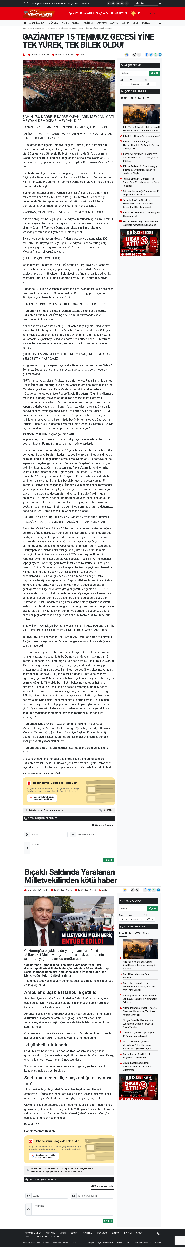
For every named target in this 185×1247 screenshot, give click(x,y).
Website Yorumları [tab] (104, 825)
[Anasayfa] (25, 23)
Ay (131, 80)
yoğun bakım (53, 1172)
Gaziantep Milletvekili (68, 1168)
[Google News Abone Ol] (126, 55)
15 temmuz (47, 810)
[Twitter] (113, 3)
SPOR (136, 22)
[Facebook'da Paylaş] (147, 55)
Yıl (146, 80)
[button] (24, 3)
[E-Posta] (122, 3)
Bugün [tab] (123, 98)
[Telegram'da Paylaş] (160, 55)
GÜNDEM (54, 22)
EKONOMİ (101, 22)
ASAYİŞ (114, 22)
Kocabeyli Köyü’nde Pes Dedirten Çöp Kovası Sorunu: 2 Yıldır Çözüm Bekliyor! (140, 157)
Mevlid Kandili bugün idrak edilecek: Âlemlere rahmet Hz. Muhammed (138, 1066)
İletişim (91, 1243)
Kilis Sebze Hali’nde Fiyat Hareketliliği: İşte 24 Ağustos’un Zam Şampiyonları (141, 145)
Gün (121, 80)
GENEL (75, 22)
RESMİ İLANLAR (37, 22)
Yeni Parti (50, 1168)
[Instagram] (117, 3)
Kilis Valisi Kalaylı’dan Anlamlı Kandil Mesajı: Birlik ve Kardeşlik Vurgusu (139, 965)
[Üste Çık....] (158, 1233)
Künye (98, 1243)
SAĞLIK (55, 1236)
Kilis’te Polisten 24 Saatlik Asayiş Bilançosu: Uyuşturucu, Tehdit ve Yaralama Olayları (140, 170)
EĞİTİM (125, 22)
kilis (152, 13)
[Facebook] (109, 3)
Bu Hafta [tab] (135, 98)
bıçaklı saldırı (87, 1168)
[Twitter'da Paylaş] (151, 55)
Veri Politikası (155, 1243)
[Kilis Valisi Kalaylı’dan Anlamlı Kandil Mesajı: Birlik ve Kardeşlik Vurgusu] (141, 114)
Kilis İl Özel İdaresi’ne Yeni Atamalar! (141, 136)
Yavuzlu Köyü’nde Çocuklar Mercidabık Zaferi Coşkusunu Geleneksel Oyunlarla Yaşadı (138, 203)
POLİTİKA (88, 22)
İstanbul (78, 1172)
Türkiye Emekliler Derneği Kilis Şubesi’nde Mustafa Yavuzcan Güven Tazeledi (141, 182)
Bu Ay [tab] (146, 98)
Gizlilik (126, 1243)
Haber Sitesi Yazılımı (60, 1243)
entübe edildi (38, 1172)
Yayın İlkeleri (108, 1243)
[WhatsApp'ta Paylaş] (155, 55)
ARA (155, 73)
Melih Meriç (38, 1168)
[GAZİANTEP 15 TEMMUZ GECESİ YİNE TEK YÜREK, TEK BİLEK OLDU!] (69, 86)
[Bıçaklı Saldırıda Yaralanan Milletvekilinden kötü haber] (69, 921)
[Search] (160, 3)
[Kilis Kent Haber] (39, 13)
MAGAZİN (42, 1236)
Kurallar (119, 1243)
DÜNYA (146, 22)
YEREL (65, 22)
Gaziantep (35, 810)
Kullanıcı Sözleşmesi (140, 1243)
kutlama (59, 810)
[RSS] (126, 3)
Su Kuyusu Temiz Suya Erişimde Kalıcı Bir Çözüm (55, 3)
